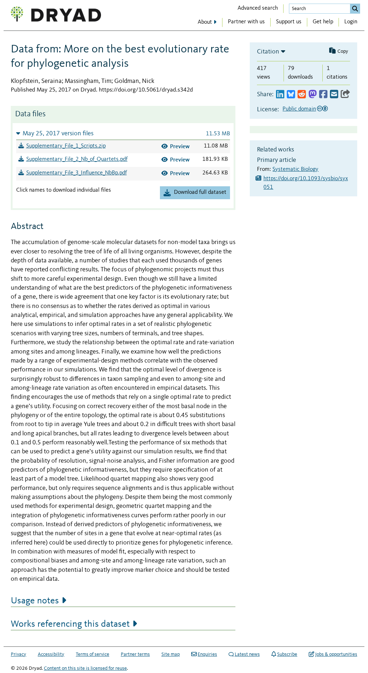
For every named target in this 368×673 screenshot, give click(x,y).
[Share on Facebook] (323, 94)
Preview (180, 146)
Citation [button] (268, 51)
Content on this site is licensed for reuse (85, 668)
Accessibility (51, 654)
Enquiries (207, 654)
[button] (123, 133)
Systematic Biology (295, 169)
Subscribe (287, 654)
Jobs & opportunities (336, 654)
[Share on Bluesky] (291, 94)
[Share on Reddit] (302, 94)
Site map (170, 654)
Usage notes (35, 601)
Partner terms (135, 654)
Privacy (18, 654)
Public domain (299, 109)
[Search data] (355, 9)
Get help (323, 22)
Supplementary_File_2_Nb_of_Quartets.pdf (77, 159)
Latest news (247, 654)
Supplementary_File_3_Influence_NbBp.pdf (76, 173)
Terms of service (92, 654)
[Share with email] (334, 94)
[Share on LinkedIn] (280, 94)
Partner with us (246, 22)
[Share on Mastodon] (312, 94)
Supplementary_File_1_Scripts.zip (66, 146)
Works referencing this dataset (70, 624)
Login (350, 22)
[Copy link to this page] (345, 94)
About (205, 22)
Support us (289, 22)
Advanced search (258, 8)
